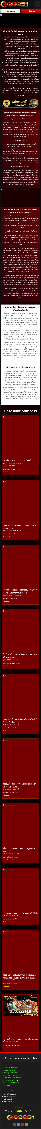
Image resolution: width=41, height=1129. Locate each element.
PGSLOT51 (11, 1078)
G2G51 (19, 1111)
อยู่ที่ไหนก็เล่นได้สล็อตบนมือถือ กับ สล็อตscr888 (20, 1039)
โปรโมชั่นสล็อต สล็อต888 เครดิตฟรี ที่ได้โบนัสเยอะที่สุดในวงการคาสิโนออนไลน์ (20, 591)
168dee (18, 1078)
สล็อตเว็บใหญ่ (14, 37)
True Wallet (15, 1075)
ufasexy (5, 1073)
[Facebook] (14, 1124)
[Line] (26, 1124)
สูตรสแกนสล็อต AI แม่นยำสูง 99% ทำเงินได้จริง (20, 913)
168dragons (6, 1070)
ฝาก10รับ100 (13, 1068)
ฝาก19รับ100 (13, 1073)
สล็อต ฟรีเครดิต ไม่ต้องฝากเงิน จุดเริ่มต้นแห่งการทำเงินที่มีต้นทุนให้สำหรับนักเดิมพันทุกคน (19, 976)
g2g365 (14, 1070)
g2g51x (4, 1078)
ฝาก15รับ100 (6, 1075)
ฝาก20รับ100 (12, 1080)
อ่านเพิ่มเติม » (6, 472)
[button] (37, 4)
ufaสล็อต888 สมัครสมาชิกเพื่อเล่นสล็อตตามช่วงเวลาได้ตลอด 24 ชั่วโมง (19, 462)
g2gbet (4, 1068)
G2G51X (29, 144)
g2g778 (4, 1080)
